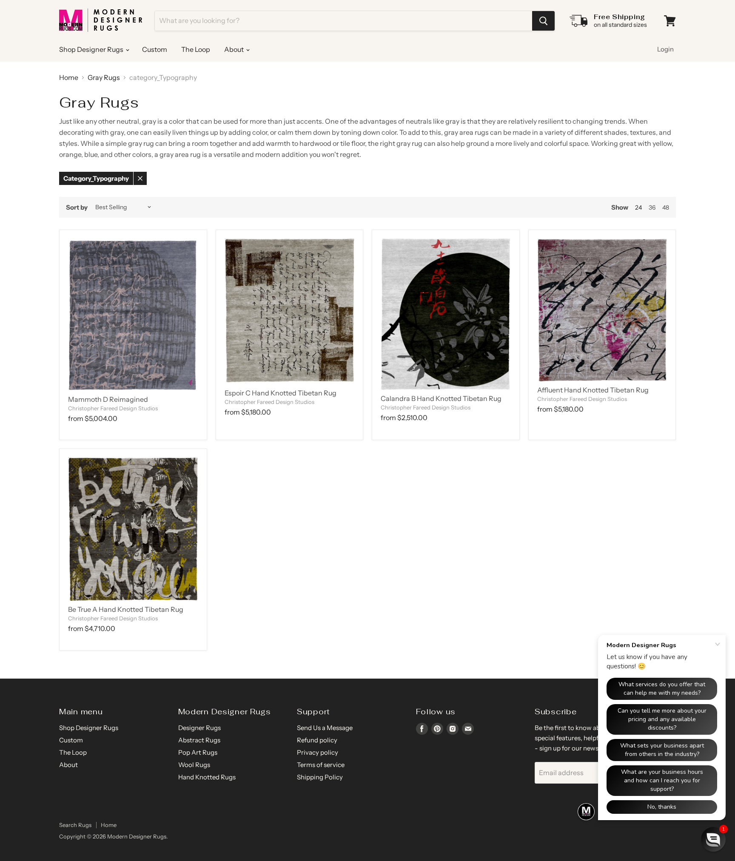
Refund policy (317, 740)
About (234, 49)
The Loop (195, 49)
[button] (713, 839)
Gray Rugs (104, 77)
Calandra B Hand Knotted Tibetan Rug (441, 398)
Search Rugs (75, 824)
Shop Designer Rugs (92, 49)
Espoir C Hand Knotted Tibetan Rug (280, 393)
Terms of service (321, 765)
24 (638, 207)
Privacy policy (317, 752)
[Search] (543, 21)
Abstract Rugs (199, 740)
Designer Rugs (199, 728)
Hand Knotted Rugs (207, 777)
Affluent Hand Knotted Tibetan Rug (593, 390)
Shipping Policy (320, 777)
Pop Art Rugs (197, 752)
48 (665, 207)
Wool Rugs (194, 765)
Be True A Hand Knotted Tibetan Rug (125, 609)
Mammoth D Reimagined (108, 399)
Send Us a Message (325, 728)
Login (665, 49)
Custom (154, 49)
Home (68, 77)
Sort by (77, 207)
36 (652, 207)
